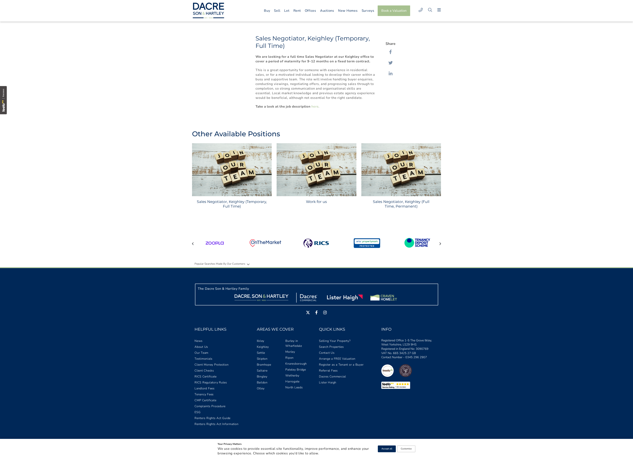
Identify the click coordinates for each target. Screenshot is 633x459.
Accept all (386, 448)
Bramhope (264, 365)
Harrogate (292, 381)
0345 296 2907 (416, 357)
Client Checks (204, 371)
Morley (290, 352)
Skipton (262, 359)
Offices (310, 10)
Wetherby (292, 375)
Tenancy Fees (204, 394)
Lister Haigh (327, 382)
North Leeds (294, 387)
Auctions (327, 10)
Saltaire (262, 371)
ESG (197, 412)
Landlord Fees (205, 388)
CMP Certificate (205, 400)
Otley (261, 388)
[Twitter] (390, 62)
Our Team (201, 353)
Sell (277, 10)
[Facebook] (390, 51)
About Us (201, 347)
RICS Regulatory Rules (211, 382)
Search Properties (331, 347)
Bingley (262, 376)
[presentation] (193, 243)
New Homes (348, 10)
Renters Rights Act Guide (212, 418)
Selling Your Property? (335, 341)
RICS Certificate (206, 376)
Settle (261, 353)
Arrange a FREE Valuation (337, 359)
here (314, 106)
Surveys (368, 10)
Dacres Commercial (332, 376)
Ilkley (260, 341)
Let (286, 10)
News (199, 341)
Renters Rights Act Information (217, 424)
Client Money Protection (211, 365)
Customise (406, 448)
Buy (267, 10)
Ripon (289, 358)
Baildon (262, 382)
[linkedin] (390, 73)
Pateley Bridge (295, 370)
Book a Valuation (394, 10)
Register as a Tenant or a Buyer (341, 365)
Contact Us (327, 353)
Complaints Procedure (210, 406)
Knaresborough (296, 364)
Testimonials (203, 359)
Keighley (263, 347)
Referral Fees (328, 371)
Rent (297, 10)
